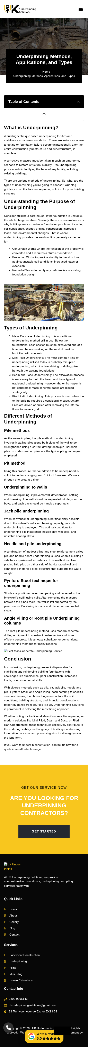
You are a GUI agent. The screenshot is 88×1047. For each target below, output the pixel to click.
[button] (80, 9)
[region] (44, 1018)
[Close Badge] (62, 1031)
